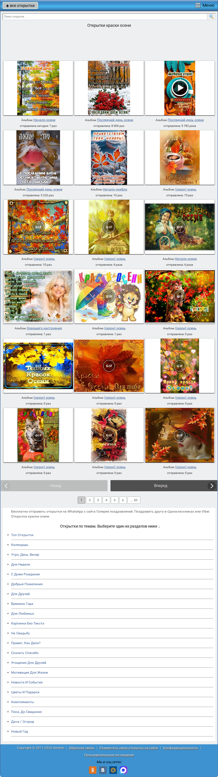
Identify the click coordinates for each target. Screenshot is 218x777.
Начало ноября (115, 189)
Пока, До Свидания (26, 712)
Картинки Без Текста (27, 623)
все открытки (20, 5)
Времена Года (22, 604)
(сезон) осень (185, 189)
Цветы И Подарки (25, 692)
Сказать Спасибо (25, 653)
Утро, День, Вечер (25, 555)
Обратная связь (82, 748)
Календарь (20, 545)
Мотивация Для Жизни (29, 672)
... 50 (134, 500)
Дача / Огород (22, 722)
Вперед (160, 485)
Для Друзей (20, 594)
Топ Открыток (22, 535)
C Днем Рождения (25, 574)
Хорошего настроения (44, 328)
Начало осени (44, 120)
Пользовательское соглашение (109, 755)
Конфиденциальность (180, 748)
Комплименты (22, 702)
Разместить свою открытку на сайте (129, 748)
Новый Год (19, 731)
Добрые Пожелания (27, 584)
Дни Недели (20, 564)
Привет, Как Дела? (26, 643)
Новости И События (27, 682)
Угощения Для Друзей (28, 663)
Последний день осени (115, 120)
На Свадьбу (20, 633)
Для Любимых (22, 613)
